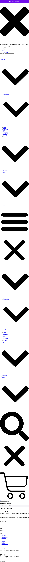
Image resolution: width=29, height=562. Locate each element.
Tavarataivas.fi (3, 59)
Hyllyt (5, 329)
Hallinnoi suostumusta (2, 561)
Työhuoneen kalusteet (5, 129)
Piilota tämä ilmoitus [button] (17, 1)
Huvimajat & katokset (5, 132)
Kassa (3, 410)
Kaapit (5, 125)
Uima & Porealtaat (5, 135)
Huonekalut (3, 501)
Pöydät (4, 331)
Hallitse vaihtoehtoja (4, 50)
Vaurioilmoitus (4, 169)
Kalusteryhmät (7, 501)
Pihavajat (4, 337)
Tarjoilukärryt (4, 127)
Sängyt (4, 93)
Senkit (5, 126)
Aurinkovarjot (4, 335)
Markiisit (4, 131)
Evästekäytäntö (3, 55)
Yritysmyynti (3, 376)
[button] (14, 22)
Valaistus (4, 130)
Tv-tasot (4, 333)
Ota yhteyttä (3, 542)
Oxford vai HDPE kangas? (5, 544)
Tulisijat (4, 136)
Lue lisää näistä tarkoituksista (5, 52)
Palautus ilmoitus (5, 170)
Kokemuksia (3, 172)
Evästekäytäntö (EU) (4, 538)
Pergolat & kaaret (5, 134)
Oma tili (4, 205)
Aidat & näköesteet (5, 133)
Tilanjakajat (4, 128)
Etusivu (1, 501)
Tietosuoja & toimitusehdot (5, 537)
